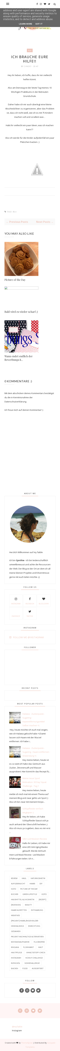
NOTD (13, 889)
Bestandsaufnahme (20, 942)
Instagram (15, 604)
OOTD (44, 894)
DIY (41, 883)
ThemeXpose (26, 1043)
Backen (14, 968)
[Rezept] (42, 899)
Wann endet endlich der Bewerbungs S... (18, 358)
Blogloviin (44, 604)
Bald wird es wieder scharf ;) (21, 311)
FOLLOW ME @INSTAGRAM (28, 637)
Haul (24, 878)
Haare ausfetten (19, 910)
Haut (40, 947)
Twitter (30, 616)
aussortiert (38, 968)
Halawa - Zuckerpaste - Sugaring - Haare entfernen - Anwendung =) (36, 752)
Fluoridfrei (39, 942)
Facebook (29, 604)
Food (25, 968)
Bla (29, 50)
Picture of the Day (14, 279)
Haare (32, 883)
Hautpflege (16, 952)
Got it (39, 24)
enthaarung (37, 910)
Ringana (15, 947)
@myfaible (17, 1026)
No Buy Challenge (34, 958)
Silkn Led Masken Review (34, 838)
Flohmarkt (28, 947)
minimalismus (17, 926)
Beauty (28, 905)
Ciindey (28, 66)
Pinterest (16, 616)
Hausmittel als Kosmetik (22, 899)
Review (14, 878)
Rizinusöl (15, 963)
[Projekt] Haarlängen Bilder (24, 921)
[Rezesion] (16, 905)
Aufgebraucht (18, 883)
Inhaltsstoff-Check (35, 952)
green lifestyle (30, 894)
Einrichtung (34, 926)
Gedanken (15, 931)
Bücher (14, 894)
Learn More (25, 24)
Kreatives (15, 915)
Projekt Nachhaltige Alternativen (27, 937)
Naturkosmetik (38, 878)
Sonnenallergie (32, 963)
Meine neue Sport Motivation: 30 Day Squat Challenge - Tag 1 (34, 782)
